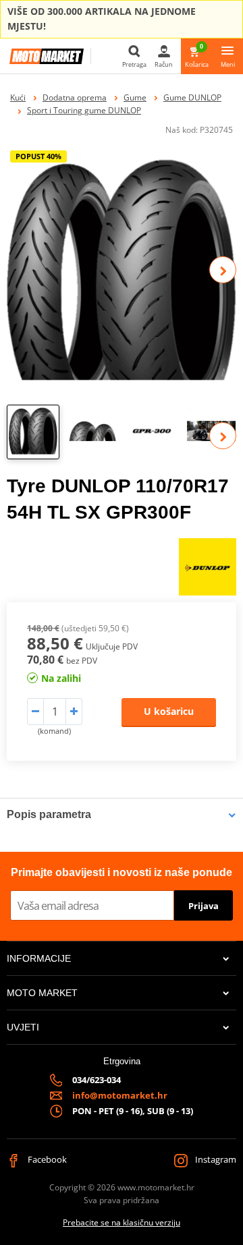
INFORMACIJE (39, 958)
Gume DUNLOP (192, 97)
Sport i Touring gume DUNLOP (84, 110)
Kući (18, 97)
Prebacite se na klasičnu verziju (121, 1222)
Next (222, 269)
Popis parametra (49, 814)
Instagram (214, 1159)
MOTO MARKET (42, 992)
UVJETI (23, 1027)
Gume (135, 97)
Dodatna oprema (75, 97)
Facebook (46, 1159)
